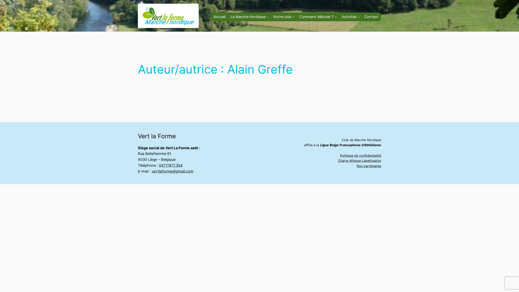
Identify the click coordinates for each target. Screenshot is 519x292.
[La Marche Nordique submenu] (267, 17)
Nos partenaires (369, 166)
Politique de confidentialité (360, 156)
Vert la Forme (157, 136)
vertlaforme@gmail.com (172, 171)
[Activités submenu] (358, 17)
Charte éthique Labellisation (359, 161)
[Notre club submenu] (293, 17)
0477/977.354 (171, 165)
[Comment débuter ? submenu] (336, 17)
